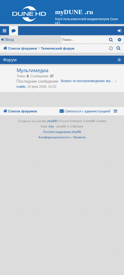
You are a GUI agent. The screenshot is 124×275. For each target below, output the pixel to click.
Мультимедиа (32, 70)
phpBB (52, 121)
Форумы (14, 32)
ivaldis (21, 86)
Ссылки (5, 32)
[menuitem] (118, 48)
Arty (51, 126)
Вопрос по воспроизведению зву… (87, 81)
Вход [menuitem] (121, 32)
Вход (9, 40)
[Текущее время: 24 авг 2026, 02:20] (111, 48)
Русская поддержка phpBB (62, 131)
